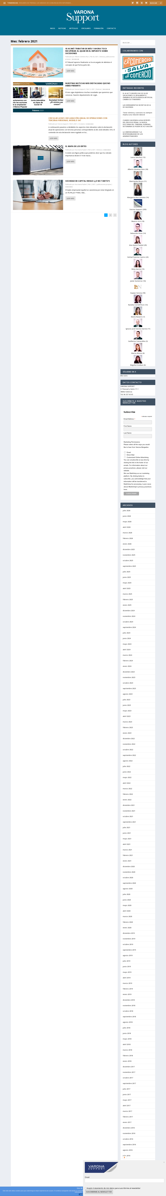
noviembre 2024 (129, 616)
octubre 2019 (128, 944)
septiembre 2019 (129, 950)
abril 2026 (126, 527)
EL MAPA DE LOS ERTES (75, 146)
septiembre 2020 (129, 883)
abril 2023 (126, 716)
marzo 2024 (127, 655)
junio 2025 (127, 577)
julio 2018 (126, 1028)
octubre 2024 (128, 622)
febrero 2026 (128, 538)
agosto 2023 (127, 694)
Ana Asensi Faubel (81, 150)
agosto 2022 (127, 761)
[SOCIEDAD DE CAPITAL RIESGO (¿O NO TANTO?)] (38, 195)
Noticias (62, 28)
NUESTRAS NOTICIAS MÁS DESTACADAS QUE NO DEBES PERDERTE (87, 84)
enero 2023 (127, 733)
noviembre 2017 (129, 1072)
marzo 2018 (127, 1050)
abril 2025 (126, 588)
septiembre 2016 (129, 1144)
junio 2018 (127, 1033)
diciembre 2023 (129, 672)
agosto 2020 (127, 889)
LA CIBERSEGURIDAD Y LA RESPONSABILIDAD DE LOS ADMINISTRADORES (133, 134)
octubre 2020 (128, 877)
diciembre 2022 (129, 738)
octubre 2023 (128, 683)
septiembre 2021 (129, 822)
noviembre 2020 (129, 872)
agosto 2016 (127, 1150)
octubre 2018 (128, 1011)
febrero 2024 (128, 661)
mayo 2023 (127, 711)
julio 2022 (126, 766)
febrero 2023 (128, 727)
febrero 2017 (128, 1117)
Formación (98, 28)
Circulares (86, 28)
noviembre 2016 (129, 1133)
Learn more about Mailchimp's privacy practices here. (137, 486)
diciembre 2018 (129, 1000)
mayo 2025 (127, 583)
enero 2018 (127, 1061)
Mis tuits (123, 376)
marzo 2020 (127, 916)
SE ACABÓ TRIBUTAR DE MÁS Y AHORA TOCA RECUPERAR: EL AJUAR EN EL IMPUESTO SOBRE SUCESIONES (86, 51)
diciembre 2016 (129, 1128)
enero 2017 (127, 1122)
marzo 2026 (127, 533)
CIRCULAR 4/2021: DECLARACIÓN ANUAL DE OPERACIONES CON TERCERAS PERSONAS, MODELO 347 (77, 119)
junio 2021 (127, 833)
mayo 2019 (127, 972)
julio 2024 (126, 633)
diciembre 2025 (129, 549)
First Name (128, 426)
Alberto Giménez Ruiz (82, 57)
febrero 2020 (128, 922)
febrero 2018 (128, 1055)
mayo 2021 (127, 839)
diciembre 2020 (129, 866)
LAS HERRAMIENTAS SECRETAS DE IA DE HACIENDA (137, 106)
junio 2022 (127, 772)
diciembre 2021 (129, 805)
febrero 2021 (128, 855)
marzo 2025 (127, 594)
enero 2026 (127, 544)
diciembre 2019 (129, 933)
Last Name (127, 433)
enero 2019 (127, 994)
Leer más (70, 71)
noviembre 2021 (129, 811)
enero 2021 (127, 861)
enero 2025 (127, 605)
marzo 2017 (127, 1111)
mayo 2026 (127, 522)
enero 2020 (127, 928)
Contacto (111, 28)
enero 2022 (127, 800)
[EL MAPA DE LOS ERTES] (38, 160)
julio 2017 (126, 1089)
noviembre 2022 (129, 744)
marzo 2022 (127, 788)
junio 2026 (127, 516)
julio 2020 (126, 894)
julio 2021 (126, 827)
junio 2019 (127, 966)
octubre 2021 (128, 816)
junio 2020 (127, 900)
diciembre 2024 (129, 610)
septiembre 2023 (129, 688)
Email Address (129, 419)
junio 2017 (127, 1094)
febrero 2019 (128, 989)
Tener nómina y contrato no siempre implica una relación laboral (137, 114)
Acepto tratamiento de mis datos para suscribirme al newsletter (113, 1188)
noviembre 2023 (129, 677)
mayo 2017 (127, 1100)
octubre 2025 (128, 560)
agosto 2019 (127, 955)
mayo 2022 (127, 777)
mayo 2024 (127, 644)
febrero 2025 (128, 599)
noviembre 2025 (129, 555)
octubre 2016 (128, 1139)
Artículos (73, 28)
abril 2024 (126, 649)
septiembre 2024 (129, 627)
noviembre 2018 (129, 1005)
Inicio (52, 28)
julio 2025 (126, 572)
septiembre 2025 (129, 566)
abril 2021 (126, 844)
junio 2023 (127, 705)
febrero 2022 (128, 794)
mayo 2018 (127, 1039)
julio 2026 (126, 510)
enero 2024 (127, 666)
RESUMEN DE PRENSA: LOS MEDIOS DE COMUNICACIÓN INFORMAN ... (45, 3)
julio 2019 (126, 961)
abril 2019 (126, 978)
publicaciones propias (104, 184)
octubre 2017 (128, 1078)
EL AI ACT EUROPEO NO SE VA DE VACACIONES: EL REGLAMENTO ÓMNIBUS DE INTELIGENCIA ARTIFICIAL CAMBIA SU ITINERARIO (137, 96)
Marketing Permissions (132, 442)
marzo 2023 (127, 722)
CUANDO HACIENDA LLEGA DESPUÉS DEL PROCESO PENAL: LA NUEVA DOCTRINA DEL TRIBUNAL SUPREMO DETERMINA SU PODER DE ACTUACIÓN (137, 123)
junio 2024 (127, 638)
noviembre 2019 (129, 939)
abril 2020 (126, 911)
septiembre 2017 (129, 1083)
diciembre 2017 (129, 1067)
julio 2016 (126, 1156)
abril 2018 (126, 1044)
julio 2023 (126, 700)
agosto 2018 (127, 1022)
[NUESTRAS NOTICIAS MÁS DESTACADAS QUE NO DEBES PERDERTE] (38, 97)
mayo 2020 (127, 905)
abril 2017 (126, 1105)
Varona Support (80, 89)
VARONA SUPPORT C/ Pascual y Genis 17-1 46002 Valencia (129, 389)
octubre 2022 (128, 750)
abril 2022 (126, 783)
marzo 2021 (127, 850)
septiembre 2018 (129, 1016)
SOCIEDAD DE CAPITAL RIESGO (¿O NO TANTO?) (87, 181)
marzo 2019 (127, 983)
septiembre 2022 (129, 755)
